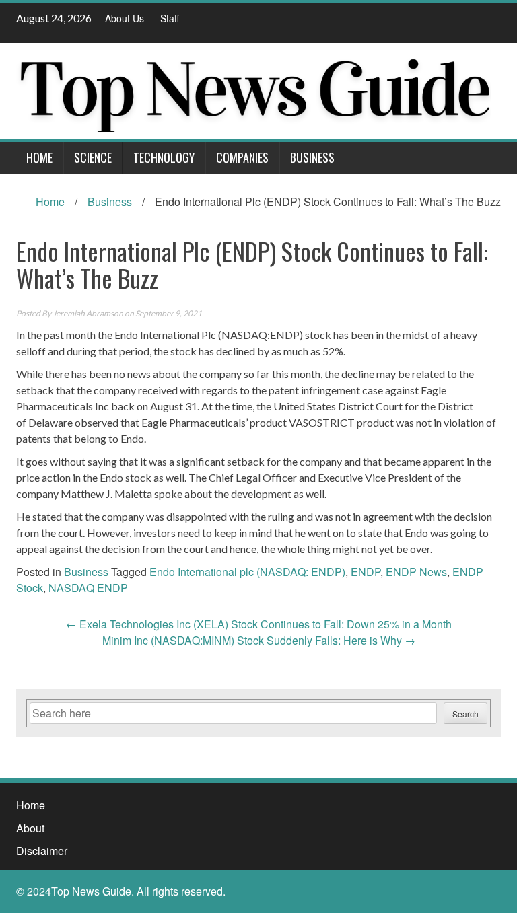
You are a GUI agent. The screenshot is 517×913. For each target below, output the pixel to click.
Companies (242, 157)
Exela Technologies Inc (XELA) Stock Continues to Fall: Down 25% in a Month (259, 624)
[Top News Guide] (253, 89)
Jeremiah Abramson (88, 313)
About (30, 828)
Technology (164, 157)
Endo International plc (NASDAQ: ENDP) (247, 571)
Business (312, 157)
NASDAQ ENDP (88, 587)
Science (93, 157)
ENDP (365, 571)
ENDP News (416, 571)
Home (39, 157)
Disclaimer (41, 851)
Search (465, 713)
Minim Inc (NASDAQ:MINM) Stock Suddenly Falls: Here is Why (258, 640)
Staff (169, 18)
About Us (124, 18)
